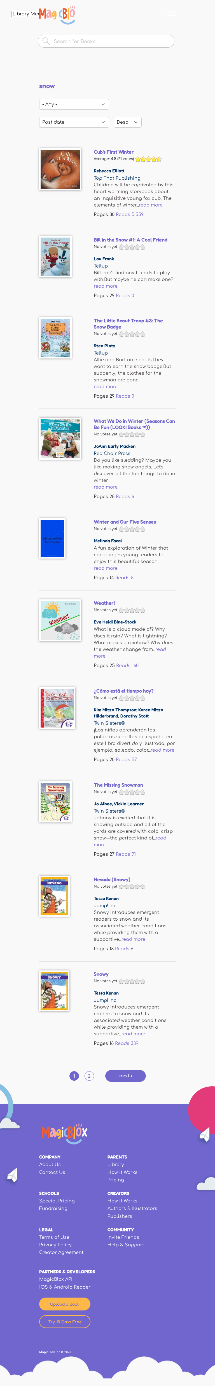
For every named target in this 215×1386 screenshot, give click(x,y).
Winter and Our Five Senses (125, 522)
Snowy (101, 974)
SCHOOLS (49, 1193)
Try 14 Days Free (65, 1321)
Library (116, 1164)
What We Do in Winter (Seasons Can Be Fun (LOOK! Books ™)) (134, 424)
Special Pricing (57, 1201)
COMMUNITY (121, 1229)
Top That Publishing (117, 178)
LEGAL (46, 1229)
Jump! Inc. (105, 905)
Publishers (120, 1216)
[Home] (59, 15)
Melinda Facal (108, 540)
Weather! (104, 603)
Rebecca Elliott (109, 170)
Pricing (116, 1180)
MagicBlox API (55, 1279)
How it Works (122, 1172)
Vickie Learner (129, 803)
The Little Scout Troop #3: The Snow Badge (128, 323)
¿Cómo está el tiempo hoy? (124, 691)
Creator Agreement (61, 1252)
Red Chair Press (112, 453)
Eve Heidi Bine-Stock (115, 622)
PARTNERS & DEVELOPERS (67, 1271)
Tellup (101, 266)
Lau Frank (104, 258)
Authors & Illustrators (132, 1208)
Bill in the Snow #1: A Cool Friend (130, 239)
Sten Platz (105, 345)
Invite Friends (123, 1237)
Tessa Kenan (106, 898)
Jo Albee (103, 803)
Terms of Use (54, 1237)
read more (151, 205)
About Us (50, 1164)
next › (125, 1075)
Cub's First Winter (114, 152)
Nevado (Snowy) (112, 879)
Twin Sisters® (109, 723)
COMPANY (49, 1157)
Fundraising (53, 1208)
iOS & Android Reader (64, 1287)
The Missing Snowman (118, 785)
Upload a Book (65, 1304)
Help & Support (126, 1244)
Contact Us (52, 1172)
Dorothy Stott (134, 716)
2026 (67, 1352)
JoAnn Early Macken (114, 446)
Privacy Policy (55, 1244)
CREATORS (118, 1193)
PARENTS (117, 1157)
